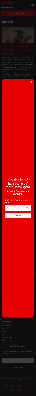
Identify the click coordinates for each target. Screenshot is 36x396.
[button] (31, 82)
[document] (18, 198)
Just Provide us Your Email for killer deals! (16, 201)
